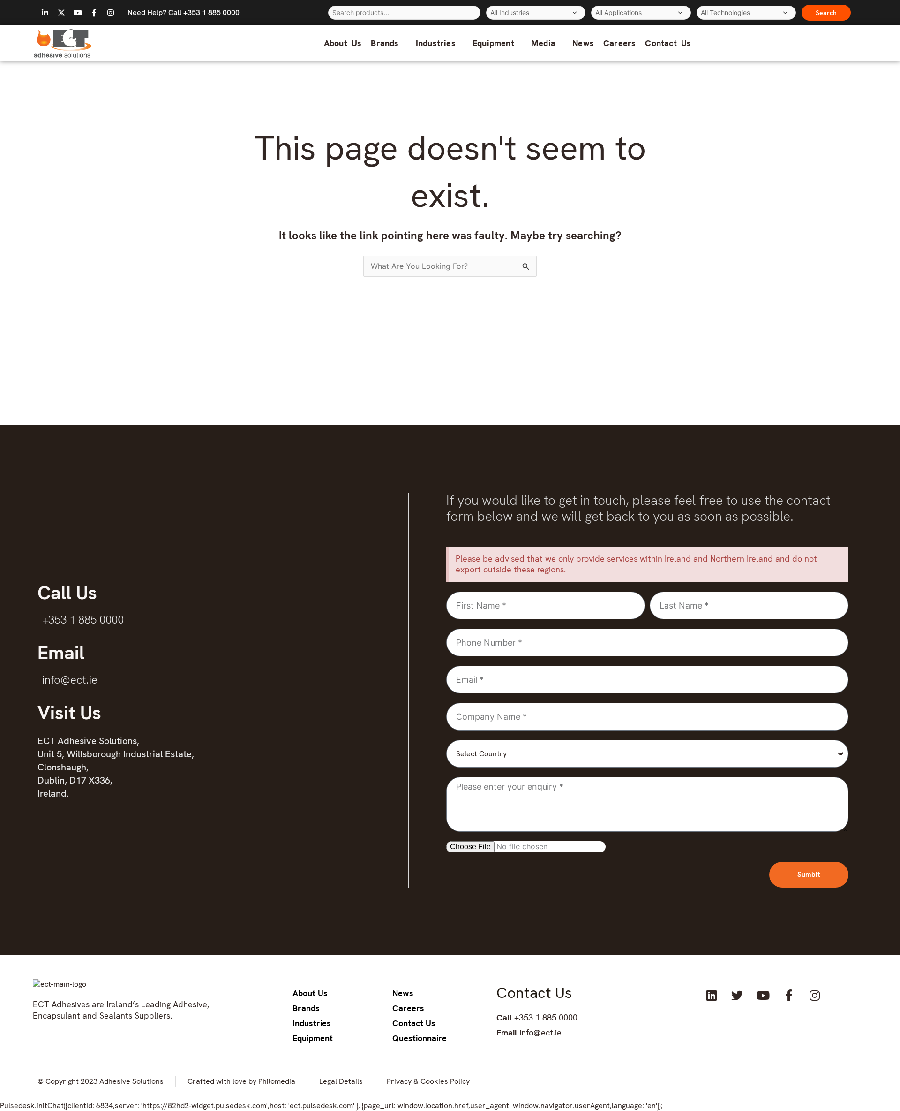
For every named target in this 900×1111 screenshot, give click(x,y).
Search (826, 12)
